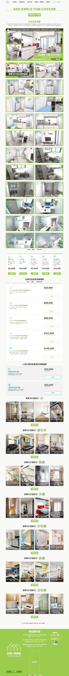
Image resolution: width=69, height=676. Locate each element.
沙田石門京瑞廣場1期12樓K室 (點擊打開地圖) (34, 635)
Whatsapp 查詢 (55, 635)
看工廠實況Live (55, 639)
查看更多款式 (34, 425)
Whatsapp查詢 (57, 2)
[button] (15, 2)
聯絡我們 (34, 662)
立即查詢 (12, 273)
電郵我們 (55, 632)
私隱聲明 (55, 644)
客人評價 (14, 671)
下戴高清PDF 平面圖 (34, 15)
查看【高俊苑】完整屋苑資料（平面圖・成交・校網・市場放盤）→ (34, 623)
